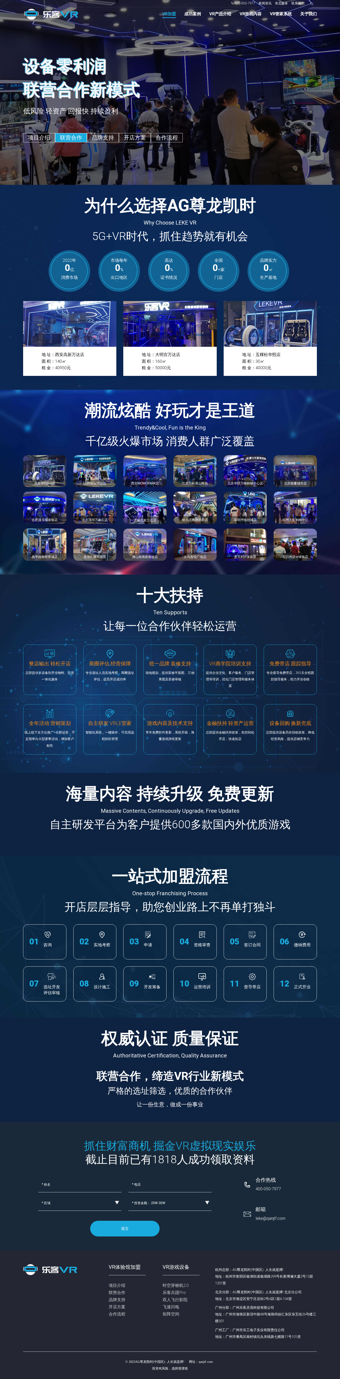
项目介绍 (39, 137)
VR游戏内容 (251, 13)
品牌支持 (103, 137)
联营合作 (71, 137)
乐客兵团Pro (174, 1292)
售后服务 (281, 3)
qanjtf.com (206, 1362)
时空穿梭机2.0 (176, 1285)
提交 (125, 1228)
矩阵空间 (171, 1314)
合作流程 (167, 137)
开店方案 (135, 137)
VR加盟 (169, 13)
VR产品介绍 (220, 13)
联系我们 (297, 3)
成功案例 (192, 13)
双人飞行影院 (175, 1299)
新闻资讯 (265, 3)
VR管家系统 (281, 13)
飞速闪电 (171, 1306)
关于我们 (308, 13)
